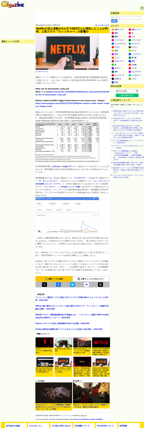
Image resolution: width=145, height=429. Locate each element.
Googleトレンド (67, 186)
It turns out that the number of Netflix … (89, 419)
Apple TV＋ (68, 166)
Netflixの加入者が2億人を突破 (63, 350)
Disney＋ (57, 166)
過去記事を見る (127, 95)
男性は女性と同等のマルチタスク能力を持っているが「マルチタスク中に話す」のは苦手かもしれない (128, 113)
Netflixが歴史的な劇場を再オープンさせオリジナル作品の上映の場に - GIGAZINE (69, 329)
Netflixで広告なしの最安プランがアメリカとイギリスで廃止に (63, 370)
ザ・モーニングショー (48, 181)
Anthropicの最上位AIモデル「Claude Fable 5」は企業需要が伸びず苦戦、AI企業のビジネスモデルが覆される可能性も (128, 128)
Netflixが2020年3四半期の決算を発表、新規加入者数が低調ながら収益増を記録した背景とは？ (100, 351)
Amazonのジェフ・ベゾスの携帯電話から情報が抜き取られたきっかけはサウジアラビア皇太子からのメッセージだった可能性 (53, 407)
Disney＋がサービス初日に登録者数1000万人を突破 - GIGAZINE (62, 323)
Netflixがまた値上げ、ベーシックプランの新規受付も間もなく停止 (82, 350)
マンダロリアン (80, 178)
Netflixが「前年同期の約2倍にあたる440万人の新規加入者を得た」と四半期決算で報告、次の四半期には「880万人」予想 (82, 372)
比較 (78, 186)
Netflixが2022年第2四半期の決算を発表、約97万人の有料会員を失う (44, 370)
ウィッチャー (50, 186)
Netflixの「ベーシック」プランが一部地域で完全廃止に (44, 350)
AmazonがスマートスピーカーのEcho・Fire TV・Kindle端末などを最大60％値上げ (128, 120)
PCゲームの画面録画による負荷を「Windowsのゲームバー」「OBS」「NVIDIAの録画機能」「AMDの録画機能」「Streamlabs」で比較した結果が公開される (128, 155)
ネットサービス (102, 25)
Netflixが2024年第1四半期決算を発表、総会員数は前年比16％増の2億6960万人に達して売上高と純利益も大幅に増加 (100, 372)
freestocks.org (43, 71)
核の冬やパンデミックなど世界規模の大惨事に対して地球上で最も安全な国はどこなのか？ (128, 170)
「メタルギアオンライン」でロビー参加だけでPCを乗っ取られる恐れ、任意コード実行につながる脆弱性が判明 (128, 135)
